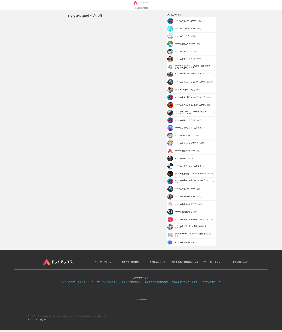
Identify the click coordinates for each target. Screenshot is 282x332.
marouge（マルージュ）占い (105, 281)
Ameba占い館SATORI (211, 281)
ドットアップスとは (102, 262)
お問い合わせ (141, 299)
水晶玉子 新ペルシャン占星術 (184, 281)
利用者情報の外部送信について (185, 262)
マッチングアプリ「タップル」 (74, 281)
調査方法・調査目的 (130, 262)
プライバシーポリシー (212, 262)
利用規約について (157, 262)
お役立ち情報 (142, 8)
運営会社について (240, 262)
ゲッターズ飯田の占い (131, 281)
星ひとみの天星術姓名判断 (156, 281)
